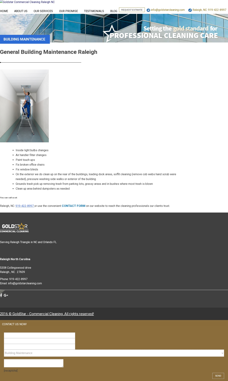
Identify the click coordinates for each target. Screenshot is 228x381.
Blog (113, 11)
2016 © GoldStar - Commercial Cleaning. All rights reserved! (47, 314)
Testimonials (94, 11)
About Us (20, 11)
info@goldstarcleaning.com (167, 10)
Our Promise (68, 11)
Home (4, 11)
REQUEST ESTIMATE (131, 10)
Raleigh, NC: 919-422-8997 (209, 10)
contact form (73, 206)
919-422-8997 (24, 206)
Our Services (43, 11)
